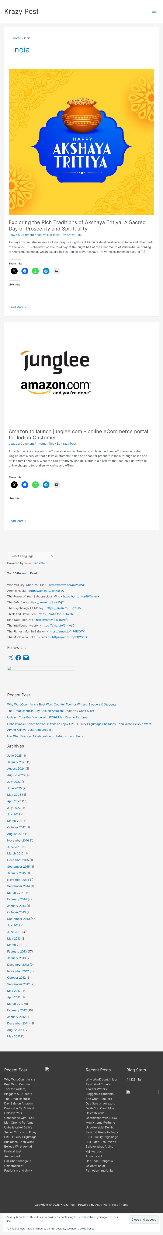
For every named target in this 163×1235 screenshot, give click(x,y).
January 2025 (16, 762)
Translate (38, 563)
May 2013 (14, 938)
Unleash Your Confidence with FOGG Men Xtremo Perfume (47, 717)
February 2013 (17, 951)
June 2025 (14, 755)
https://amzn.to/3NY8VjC (47, 602)
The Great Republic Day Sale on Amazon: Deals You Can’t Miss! (50, 710)
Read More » (17, 307)
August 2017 (15, 834)
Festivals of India (48, 234)
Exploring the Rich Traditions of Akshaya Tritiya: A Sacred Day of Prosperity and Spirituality (77, 225)
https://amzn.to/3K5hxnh (56, 614)
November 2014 (18, 879)
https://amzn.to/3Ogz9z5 (63, 608)
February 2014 (17, 899)
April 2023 (14, 801)
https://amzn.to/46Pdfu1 (53, 619)
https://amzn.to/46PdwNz (66, 585)
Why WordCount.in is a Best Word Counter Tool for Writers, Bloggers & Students (61, 704)
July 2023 (14, 781)
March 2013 (15, 945)
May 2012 (14, 990)
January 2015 (16, 873)
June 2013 (14, 932)
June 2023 (14, 788)
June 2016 (14, 847)
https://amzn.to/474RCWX (67, 631)
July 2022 (14, 807)
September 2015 (18, 866)
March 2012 (15, 1003)
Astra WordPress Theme (111, 1204)
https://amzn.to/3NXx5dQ (46, 590)
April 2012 (14, 997)
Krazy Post (21, 11)
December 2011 (17, 1023)
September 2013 (18, 918)
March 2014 (15, 892)
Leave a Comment (21, 234)
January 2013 (16, 958)
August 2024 (16, 768)
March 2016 (15, 853)
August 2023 (16, 775)
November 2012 (18, 971)
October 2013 (16, 912)
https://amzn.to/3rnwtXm (59, 625)
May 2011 (13, 1036)
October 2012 (16, 977)
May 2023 (14, 794)
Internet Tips (45, 443)
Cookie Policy (86, 1228)
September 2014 (18, 886)
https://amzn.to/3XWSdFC (70, 637)
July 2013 (13, 925)
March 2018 (15, 821)
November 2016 (18, 840)
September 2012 (18, 984)
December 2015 (18, 860)
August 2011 (15, 1030)
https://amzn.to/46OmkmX (81, 596)
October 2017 (16, 827)
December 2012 (18, 964)
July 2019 (13, 814)
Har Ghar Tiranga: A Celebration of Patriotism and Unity (45, 736)
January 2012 (16, 1017)
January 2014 (16, 906)
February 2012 (17, 1010)
